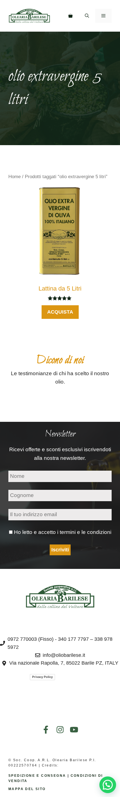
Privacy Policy (42, 677)
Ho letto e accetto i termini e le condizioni (62, 532)
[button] (87, 16)
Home (14, 176)
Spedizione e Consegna (37, 776)
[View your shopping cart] (70, 16)
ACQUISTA (60, 312)
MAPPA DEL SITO (27, 789)
